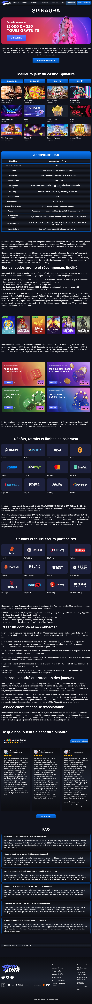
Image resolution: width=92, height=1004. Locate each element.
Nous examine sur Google (79, 741)
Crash (56, 81)
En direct (33, 81)
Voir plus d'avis (46, 816)
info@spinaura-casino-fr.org (82, 978)
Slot (78, 81)
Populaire (10, 81)
